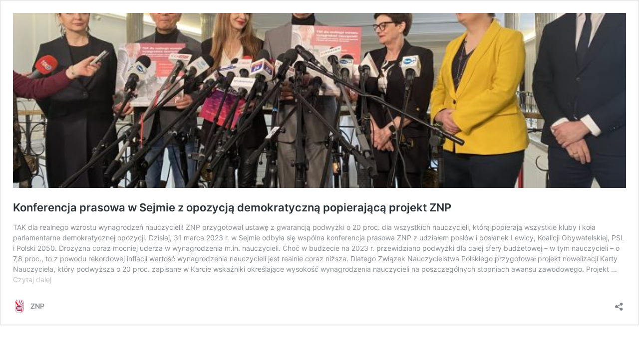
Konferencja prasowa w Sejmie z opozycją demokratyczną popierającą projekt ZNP (232, 207)
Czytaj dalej (32, 279)
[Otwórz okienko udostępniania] (619, 303)
